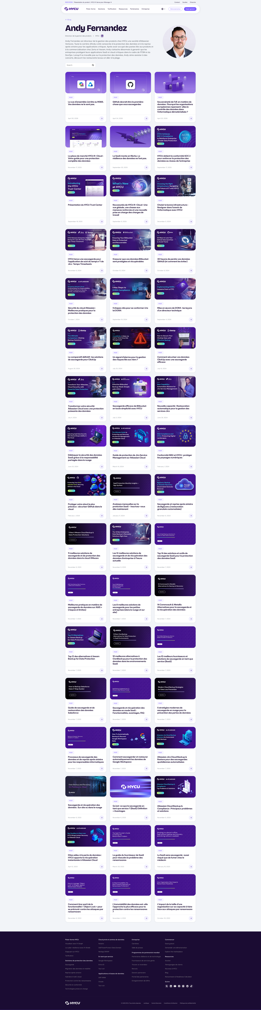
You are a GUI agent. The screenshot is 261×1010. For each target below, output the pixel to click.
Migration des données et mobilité (77, 969)
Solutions (101, 9)
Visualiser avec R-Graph (74, 944)
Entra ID (101, 965)
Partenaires (134, 9)
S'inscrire (193, 2)
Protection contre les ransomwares (78, 981)
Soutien (184, 2)
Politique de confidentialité (188, 1003)
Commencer (169, 940)
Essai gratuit (190, 9)
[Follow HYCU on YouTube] (175, 986)
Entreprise (145, 9)
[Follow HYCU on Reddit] (187, 986)
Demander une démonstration (176, 948)
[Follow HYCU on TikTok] (191, 986)
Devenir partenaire (139, 973)
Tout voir (101, 969)
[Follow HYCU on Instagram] (183, 986)
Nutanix (101, 944)
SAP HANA (102, 978)
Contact (177, 2)
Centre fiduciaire (156, 1003)
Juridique (146, 1003)
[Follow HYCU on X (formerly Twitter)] (166, 986)
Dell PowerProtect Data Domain (109, 948)
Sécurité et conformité (73, 985)
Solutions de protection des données (79, 961)
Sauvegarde (69, 965)
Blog (69, 20)
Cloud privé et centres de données (111, 940)
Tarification (112, 9)
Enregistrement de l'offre (141, 981)
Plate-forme (90, 9)
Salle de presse (137, 948)
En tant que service (105, 957)
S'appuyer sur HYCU (72, 952)
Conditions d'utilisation (170, 1003)
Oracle (100, 982)
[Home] (72, 9)
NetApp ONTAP (103, 952)
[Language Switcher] (163, 9)
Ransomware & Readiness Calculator (178, 977)
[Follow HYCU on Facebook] (179, 986)
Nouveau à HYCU (171, 969)
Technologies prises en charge (76, 989)
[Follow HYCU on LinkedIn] (171, 986)
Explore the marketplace (174, 952)
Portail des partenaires (140, 977)
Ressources (123, 9)
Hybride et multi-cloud (73, 977)
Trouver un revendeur (139, 965)
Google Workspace (105, 961)
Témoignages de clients (173, 965)
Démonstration (175, 9)
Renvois (135, 969)
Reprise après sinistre (73, 973)
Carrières (135, 944)
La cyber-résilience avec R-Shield (77, 948)
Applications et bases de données (111, 974)
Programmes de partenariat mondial (146, 953)
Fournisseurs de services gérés (143, 961)
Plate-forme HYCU (72, 940)
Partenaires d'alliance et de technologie (146, 957)
